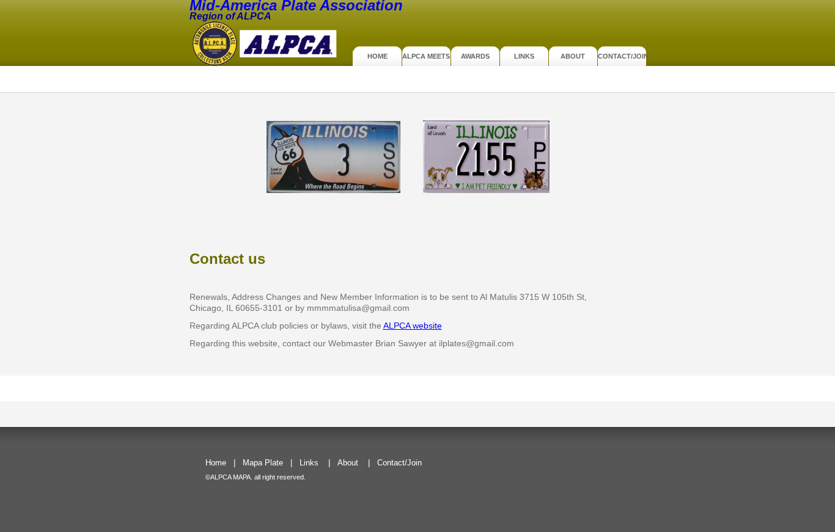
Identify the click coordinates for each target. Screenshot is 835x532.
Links (524, 56)
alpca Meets (426, 56)
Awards (475, 56)
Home (377, 56)
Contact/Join (622, 56)
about (573, 56)
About (347, 462)
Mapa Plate (263, 462)
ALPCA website (412, 325)
